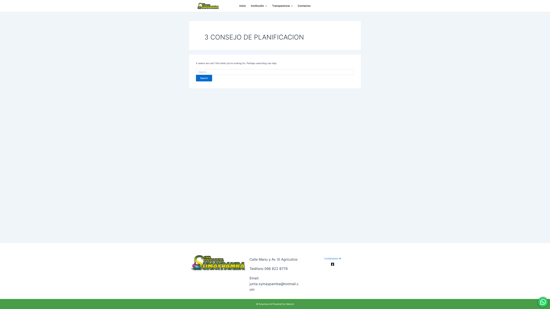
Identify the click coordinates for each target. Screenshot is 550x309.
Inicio (242, 5)
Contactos (304, 5)
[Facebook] (332, 264)
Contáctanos (331, 258)
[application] (265, 6)
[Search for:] (275, 72)
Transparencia (281, 5)
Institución (257, 5)
